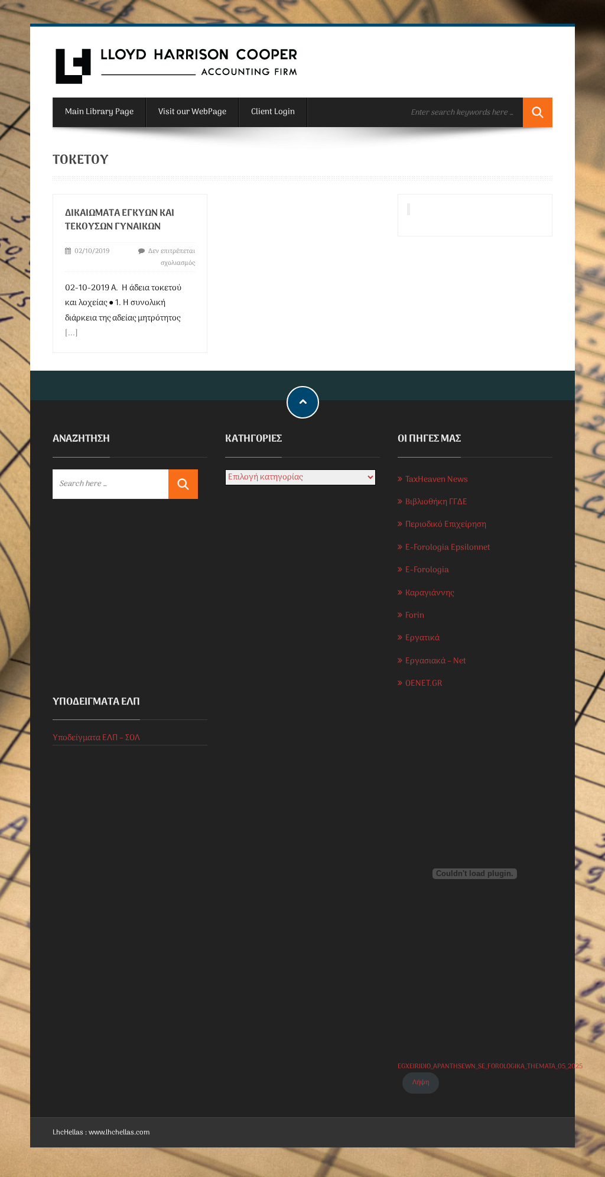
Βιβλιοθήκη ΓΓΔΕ (436, 502)
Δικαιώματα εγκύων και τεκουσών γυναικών (119, 220)
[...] (71, 333)
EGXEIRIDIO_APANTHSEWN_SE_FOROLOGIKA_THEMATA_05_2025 (490, 1066)
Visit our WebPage (192, 112)
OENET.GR (423, 683)
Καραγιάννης (429, 593)
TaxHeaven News (436, 480)
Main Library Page (99, 112)
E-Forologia (427, 570)
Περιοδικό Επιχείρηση (445, 524)
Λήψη (420, 1082)
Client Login (273, 112)
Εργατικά (422, 638)
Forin (414, 615)
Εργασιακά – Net (435, 661)
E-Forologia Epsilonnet (447, 548)
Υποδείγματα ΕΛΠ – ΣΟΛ (96, 738)
